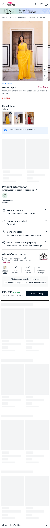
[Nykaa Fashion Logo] (19, 4)
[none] (25, 11)
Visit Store (43, 87)
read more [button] (6, 262)
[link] (7, 118)
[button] (3, 4)
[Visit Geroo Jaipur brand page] (43, 257)
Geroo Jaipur (9, 87)
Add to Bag (37, 293)
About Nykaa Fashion (11, 525)
